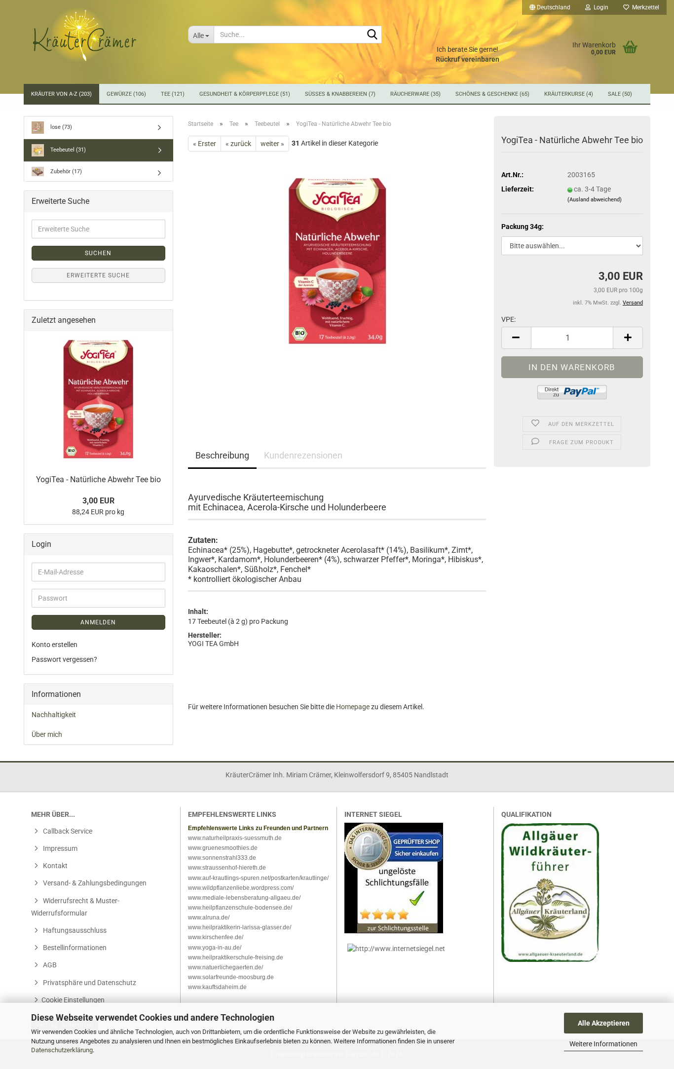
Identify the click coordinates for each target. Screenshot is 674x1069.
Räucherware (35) (415, 94)
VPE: (508, 319)
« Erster (204, 144)
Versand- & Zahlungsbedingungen (94, 883)
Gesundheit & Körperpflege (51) (244, 94)
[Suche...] (372, 35)
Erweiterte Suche (98, 275)
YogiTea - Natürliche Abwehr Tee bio (98, 479)
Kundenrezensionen (303, 455)
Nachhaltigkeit (54, 715)
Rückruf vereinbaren (467, 59)
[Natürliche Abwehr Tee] (337, 262)
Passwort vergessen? (64, 659)
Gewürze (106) (126, 94)
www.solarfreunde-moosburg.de (231, 977)
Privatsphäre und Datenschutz (88, 983)
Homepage (353, 707)
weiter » (272, 144)
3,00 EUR (98, 500)
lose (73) (60, 127)
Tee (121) (173, 94)
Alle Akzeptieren (604, 1023)
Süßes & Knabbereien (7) (340, 94)
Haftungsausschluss (74, 930)
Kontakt (54, 866)
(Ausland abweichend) (594, 199)
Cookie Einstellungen (73, 1000)
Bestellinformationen (74, 948)
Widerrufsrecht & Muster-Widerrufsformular (75, 907)
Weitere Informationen (603, 1044)
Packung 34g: (522, 226)
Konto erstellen (54, 645)
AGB (49, 965)
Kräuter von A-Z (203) (61, 94)
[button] (550, 7)
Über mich (47, 734)
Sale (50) (620, 94)
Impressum (59, 848)
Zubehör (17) (65, 171)
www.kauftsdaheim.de (217, 987)
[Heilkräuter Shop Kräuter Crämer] (102, 34)
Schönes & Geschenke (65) (492, 94)
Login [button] (599, 7)
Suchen (98, 253)
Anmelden (98, 622)
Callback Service (66, 831)
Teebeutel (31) (67, 150)
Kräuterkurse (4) (568, 94)
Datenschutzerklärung (62, 1050)
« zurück (238, 144)
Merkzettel (644, 7)
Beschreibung (222, 455)
